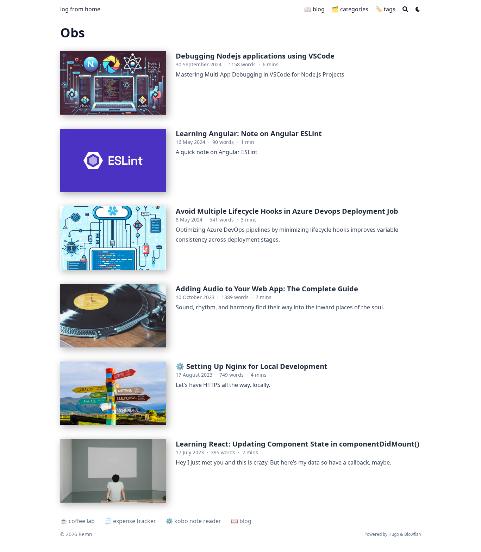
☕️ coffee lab (77, 521)
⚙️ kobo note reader (193, 521)
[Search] (405, 9)
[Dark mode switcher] (418, 9)
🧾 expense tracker (130, 521)
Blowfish (412, 534)
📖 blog (241, 521)
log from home (80, 9)
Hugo (393, 534)
